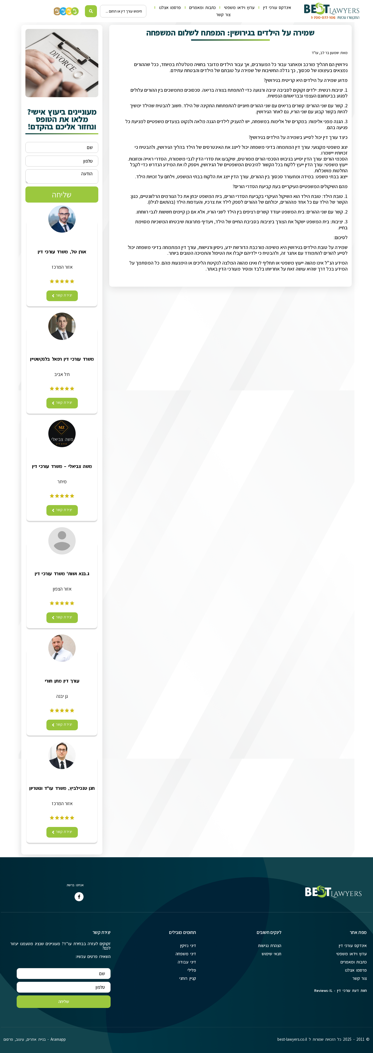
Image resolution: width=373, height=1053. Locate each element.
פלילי (192, 970)
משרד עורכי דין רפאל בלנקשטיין (62, 359)
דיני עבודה (187, 962)
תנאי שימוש (271, 954)
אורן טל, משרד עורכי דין (62, 252)
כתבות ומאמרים (202, 7)
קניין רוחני (187, 978)
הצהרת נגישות (269, 945)
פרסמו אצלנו (170, 7)
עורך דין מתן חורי (62, 681)
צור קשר (223, 14)
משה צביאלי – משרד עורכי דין (62, 466)
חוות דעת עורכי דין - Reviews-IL (340, 990)
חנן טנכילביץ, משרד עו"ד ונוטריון (62, 788)
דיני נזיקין (188, 945)
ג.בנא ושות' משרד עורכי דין (62, 573)
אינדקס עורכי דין (277, 7)
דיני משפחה (186, 954)
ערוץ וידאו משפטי (239, 7)
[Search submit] (91, 11)
